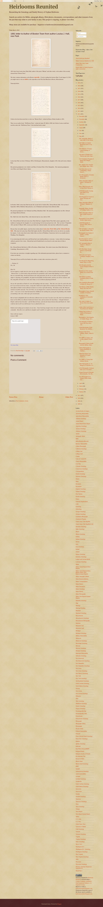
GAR (77, 504)
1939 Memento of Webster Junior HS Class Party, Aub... (86, 323)
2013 (79, 111)
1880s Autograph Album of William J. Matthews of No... (86, 204)
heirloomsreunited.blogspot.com (84, 888)
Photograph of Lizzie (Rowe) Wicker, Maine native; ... (86, 219)
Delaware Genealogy (81, 476)
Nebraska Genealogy (81, 656)
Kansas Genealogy (80, 554)
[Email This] (36, 351)
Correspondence (80, 471)
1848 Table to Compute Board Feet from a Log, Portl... (85, 144)
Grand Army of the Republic (83, 521)
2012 (79, 114)
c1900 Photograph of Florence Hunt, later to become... (85, 224)
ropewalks (37, 77)
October (81, 122)
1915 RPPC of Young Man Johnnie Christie (86, 360)
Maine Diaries (79, 584)
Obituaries (78, 696)
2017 (79, 100)
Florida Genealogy (80, 496)
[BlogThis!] (38, 351)
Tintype (78, 809)
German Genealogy (81, 514)
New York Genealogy (81, 678)
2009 (79, 401)
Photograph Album (80, 723)
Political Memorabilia (81, 731)
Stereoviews (79, 791)
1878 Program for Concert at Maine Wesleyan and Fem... (86, 198)
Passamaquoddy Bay (81, 711)
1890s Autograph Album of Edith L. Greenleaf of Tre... (86, 182)
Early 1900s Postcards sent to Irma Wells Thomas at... (86, 187)
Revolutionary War (80, 756)
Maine (77, 564)
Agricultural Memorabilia (82, 416)
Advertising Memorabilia (82, 413)
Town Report (79, 811)
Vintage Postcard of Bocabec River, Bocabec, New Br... (86, 373)
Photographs (79, 726)
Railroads (78, 746)
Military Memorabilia (81, 636)
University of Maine (81, 826)
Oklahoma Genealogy (81, 703)
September (82, 125)
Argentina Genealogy (81, 426)
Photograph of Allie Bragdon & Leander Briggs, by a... (86, 318)
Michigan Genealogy (81, 633)
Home (41, 397)
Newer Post (13, 397)
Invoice (77, 541)
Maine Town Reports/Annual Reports (83, 597)
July (80, 130)
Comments (80, 36)
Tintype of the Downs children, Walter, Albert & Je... (86, 333)
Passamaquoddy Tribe (81, 713)
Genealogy (78, 506)
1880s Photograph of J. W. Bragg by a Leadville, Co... (86, 364)
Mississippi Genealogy (81, 643)
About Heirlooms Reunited (82, 58)
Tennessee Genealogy (81, 801)
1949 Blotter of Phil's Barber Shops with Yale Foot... (86, 287)
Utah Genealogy (80, 829)
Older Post (69, 397)
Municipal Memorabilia (82, 653)
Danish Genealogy (80, 474)
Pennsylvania (79, 716)
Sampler (78, 769)
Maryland (78, 610)
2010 (79, 398)
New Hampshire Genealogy (83, 666)
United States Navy (80, 824)
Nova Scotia (79, 691)
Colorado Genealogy (81, 466)
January (81, 392)
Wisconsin (78, 862)
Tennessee (78, 799)
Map (77, 603)
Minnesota (78, 638)
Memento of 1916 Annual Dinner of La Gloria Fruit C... (86, 272)
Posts (79, 33)
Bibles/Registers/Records (82, 441)
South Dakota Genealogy (82, 786)
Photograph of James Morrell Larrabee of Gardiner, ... (86, 292)
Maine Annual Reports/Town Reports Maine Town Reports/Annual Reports (83, 572)
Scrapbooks (79, 781)
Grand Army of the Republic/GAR (84, 524)
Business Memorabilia (81, 444)
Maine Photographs (81, 594)
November (82, 119)
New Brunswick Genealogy (83, 661)
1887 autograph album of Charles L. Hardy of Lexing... (85, 244)
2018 (79, 97)
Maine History (79, 591)
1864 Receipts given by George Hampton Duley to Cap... (86, 266)
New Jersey (78, 668)
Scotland (78, 776)
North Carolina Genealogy (82, 683)
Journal (77, 552)
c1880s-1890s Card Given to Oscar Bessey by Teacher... (86, 308)
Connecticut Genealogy (82, 469)
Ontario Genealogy (80, 706)
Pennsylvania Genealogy (82, 718)
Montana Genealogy (81, 651)
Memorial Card (80, 625)
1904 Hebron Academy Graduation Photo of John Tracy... (86, 278)
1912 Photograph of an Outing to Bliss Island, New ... (85, 378)
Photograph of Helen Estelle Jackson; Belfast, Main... (86, 344)
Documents (78, 486)
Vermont (78, 831)
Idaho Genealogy (80, 529)
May (80, 136)
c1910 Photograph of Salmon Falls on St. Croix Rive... (86, 368)
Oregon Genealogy (80, 708)
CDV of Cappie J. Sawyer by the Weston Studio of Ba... (86, 229)
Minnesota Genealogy (81, 641)
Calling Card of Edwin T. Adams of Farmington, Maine (85, 313)
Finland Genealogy (80, 491)
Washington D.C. (80, 846)
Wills (77, 859)
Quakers (78, 741)
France (77, 499)
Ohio (77, 698)
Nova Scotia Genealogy (82, 693)
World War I (79, 871)
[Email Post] (34, 350)
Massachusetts (79, 615)
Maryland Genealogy (81, 613)
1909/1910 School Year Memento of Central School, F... (85, 355)
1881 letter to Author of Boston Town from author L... (86, 302)
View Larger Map (14, 345)
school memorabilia (81, 774)
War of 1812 (79, 844)
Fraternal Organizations (82, 501)
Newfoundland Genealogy (82, 681)
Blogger (59, 904)
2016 (79, 102)
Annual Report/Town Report (83, 423)
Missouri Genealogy (81, 648)
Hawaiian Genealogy (81, 526)
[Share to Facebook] (40, 351)
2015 (79, 105)
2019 (79, 94)
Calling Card (79, 451)
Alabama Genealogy (81, 418)
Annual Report (79, 421)
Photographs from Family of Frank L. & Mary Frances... (86, 234)
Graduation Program (81, 519)
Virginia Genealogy (81, 839)
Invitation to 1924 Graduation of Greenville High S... (86, 297)
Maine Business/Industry (82, 579)
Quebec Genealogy (80, 744)
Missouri (78, 646)
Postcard (78, 733)
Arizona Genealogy (81, 428)
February (81, 389)
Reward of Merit (80, 759)
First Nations (79, 494)
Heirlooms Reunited (33, 7)
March (81, 386)
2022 (79, 85)
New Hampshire (80, 663)
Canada (78, 456)
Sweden (78, 794)
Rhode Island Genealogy (82, 764)
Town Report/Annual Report (83, 814)
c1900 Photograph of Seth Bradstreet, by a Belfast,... (86, 328)
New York (78, 676)
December (82, 116)
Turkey (77, 816)
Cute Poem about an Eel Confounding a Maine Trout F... (85, 170)
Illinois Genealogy (80, 534)
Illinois (77, 531)
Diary (77, 481)
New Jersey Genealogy (81, 671)
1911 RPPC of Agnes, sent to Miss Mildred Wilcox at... (86, 339)
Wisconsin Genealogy (81, 864)
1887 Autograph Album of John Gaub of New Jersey (86, 139)
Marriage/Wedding (80, 608)
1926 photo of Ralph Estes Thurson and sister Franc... (86, 155)
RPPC (77, 766)
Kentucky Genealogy (81, 557)
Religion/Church (80, 751)
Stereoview (78, 789)
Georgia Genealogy (81, 511)
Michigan (78, 631)
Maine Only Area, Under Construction (82, 64)
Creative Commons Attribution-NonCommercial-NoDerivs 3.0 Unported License (84, 883)
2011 (79, 395)
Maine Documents (80, 586)
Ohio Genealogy (80, 701)
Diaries (77, 479)
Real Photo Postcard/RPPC (82, 749)
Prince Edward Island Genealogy (84, 736)
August (81, 127)
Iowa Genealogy (80, 546)
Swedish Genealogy (81, 796)
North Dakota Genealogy (82, 686)
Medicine (78, 623)
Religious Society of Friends (83, 754)
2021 (79, 88)
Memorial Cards (80, 628)
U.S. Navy (78, 821)
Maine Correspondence (82, 581)
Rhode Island (79, 761)
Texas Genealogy (80, 806)
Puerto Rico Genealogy (82, 739)
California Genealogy (81, 449)
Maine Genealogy (80, 589)
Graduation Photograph (82, 516)
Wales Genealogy (80, 841)
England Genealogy (81, 489)
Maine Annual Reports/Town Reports (83, 567)
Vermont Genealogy (81, 834)
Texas (77, 804)
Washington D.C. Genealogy (83, 849)
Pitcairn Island (79, 728)
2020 (79, 91)
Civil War (78, 464)
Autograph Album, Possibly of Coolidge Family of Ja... (86, 209)
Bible (77, 438)
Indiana (78, 536)
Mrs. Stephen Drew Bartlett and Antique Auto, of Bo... (86, 165)
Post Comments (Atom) (22, 401)
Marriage (78, 605)
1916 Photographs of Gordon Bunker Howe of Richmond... (86, 176)
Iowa (77, 544)
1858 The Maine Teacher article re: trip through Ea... (85, 250)
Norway (78, 688)
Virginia (78, 836)
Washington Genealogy (82, 852)
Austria (77, 433)
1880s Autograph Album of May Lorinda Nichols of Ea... (86, 214)
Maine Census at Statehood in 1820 (85, 61)
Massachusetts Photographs (83, 620)
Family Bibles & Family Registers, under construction (84, 68)
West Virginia (79, 854)
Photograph (79, 721)
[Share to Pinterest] (42, 351)
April (80, 383)
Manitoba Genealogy (81, 600)
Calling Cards (79, 454)
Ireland (77, 549)
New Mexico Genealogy (82, 673)
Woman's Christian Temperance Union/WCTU (84, 867)
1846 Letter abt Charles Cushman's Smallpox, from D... (86, 256)
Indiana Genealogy (80, 539)
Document (78, 484)
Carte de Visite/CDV (81, 459)
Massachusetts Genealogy (82, 618)
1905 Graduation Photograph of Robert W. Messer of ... (86, 283)
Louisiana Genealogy (81, 562)
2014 (79, 108)
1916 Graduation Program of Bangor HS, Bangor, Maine (86, 160)
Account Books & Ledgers (82, 411)
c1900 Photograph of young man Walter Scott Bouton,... (86, 192)
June (80, 133)
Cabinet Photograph (81, 446)
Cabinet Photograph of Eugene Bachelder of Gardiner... (85, 349)
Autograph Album (80, 436)
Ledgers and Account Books (83, 559)
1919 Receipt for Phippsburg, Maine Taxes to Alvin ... (86, 261)
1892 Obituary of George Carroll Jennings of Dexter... (85, 150)
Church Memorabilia (81, 461)
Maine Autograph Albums (82, 576)
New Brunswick (80, 658)
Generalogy (79, 509)
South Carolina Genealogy (82, 784)
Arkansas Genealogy (81, 431)
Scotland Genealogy (81, 779)
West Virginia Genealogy (82, 857)
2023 (79, 83)
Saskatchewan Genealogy (82, 771)
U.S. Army (78, 819)
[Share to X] (39, 351)
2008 (79, 404)
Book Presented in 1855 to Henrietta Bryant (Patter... (86, 239)
